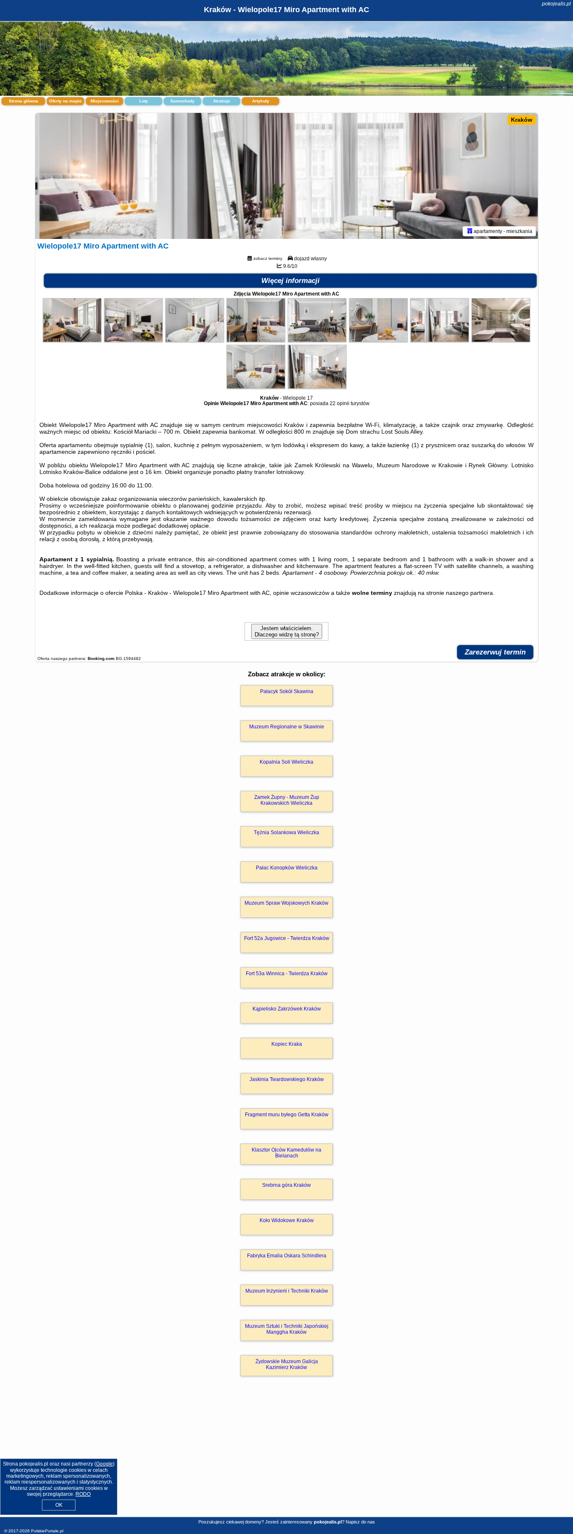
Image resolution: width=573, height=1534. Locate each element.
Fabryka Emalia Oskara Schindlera (286, 1256)
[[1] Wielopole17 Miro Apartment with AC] (286, 176)
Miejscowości (105, 101)
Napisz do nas (360, 1521)
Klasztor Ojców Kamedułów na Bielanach (286, 1153)
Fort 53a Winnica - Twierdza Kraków (287, 973)
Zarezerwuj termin (495, 652)
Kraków (521, 119)
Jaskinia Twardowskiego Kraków (287, 1079)
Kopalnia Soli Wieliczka (286, 762)
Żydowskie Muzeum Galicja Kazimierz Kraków (286, 1364)
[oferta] (469, 231)
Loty (143, 101)
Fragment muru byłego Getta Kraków (286, 1115)
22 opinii (339, 403)
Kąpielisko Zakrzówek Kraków (287, 1009)
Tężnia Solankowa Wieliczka (286, 832)
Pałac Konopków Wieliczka (287, 868)
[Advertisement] (286, 1455)
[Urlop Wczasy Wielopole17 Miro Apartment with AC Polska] (72, 340)
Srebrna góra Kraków (286, 1185)
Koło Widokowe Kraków (287, 1220)
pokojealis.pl (556, 4)
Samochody (182, 101)
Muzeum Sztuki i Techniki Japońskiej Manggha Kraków (286, 1329)
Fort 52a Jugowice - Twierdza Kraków (286, 938)
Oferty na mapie (65, 101)
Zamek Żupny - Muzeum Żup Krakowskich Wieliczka (286, 800)
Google (104, 1464)
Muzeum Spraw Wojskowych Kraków (286, 903)
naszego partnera (469, 592)
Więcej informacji (290, 281)
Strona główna (23, 101)
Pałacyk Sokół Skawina (286, 691)
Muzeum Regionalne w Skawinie (286, 727)
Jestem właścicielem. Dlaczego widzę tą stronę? (287, 631)
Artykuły (260, 101)
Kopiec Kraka (286, 1044)
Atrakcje (221, 101)
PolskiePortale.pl (47, 1531)
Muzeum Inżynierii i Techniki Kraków (286, 1291)
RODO (83, 1494)
